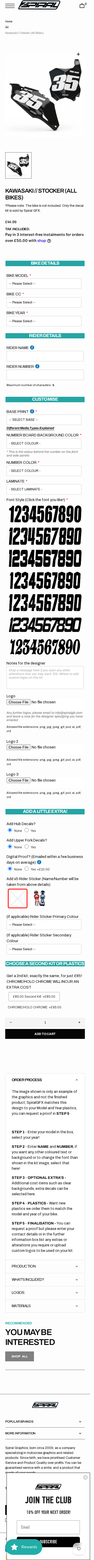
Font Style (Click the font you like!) (36, 493)
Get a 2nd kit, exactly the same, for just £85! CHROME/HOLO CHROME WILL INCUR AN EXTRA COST (44, 975)
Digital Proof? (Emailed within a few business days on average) (45, 853)
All (7, 27)
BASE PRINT (18, 405)
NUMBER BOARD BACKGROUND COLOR (43, 429)
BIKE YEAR (16, 306)
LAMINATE (16, 475)
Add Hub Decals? (21, 817)
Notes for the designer (26, 657)
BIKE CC (14, 288)
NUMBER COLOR (22, 456)
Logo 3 (13, 768)
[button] (11, 6)
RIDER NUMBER (20, 360)
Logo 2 (12, 735)
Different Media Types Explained (30, 422)
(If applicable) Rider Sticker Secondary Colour (39, 932)
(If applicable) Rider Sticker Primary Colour (43, 910)
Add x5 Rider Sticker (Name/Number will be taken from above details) (43, 875)
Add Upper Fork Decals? (27, 834)
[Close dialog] (85, 1477)
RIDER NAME (18, 341)
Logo (11, 690)
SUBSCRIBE (48, 1542)
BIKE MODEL (17, 269)
